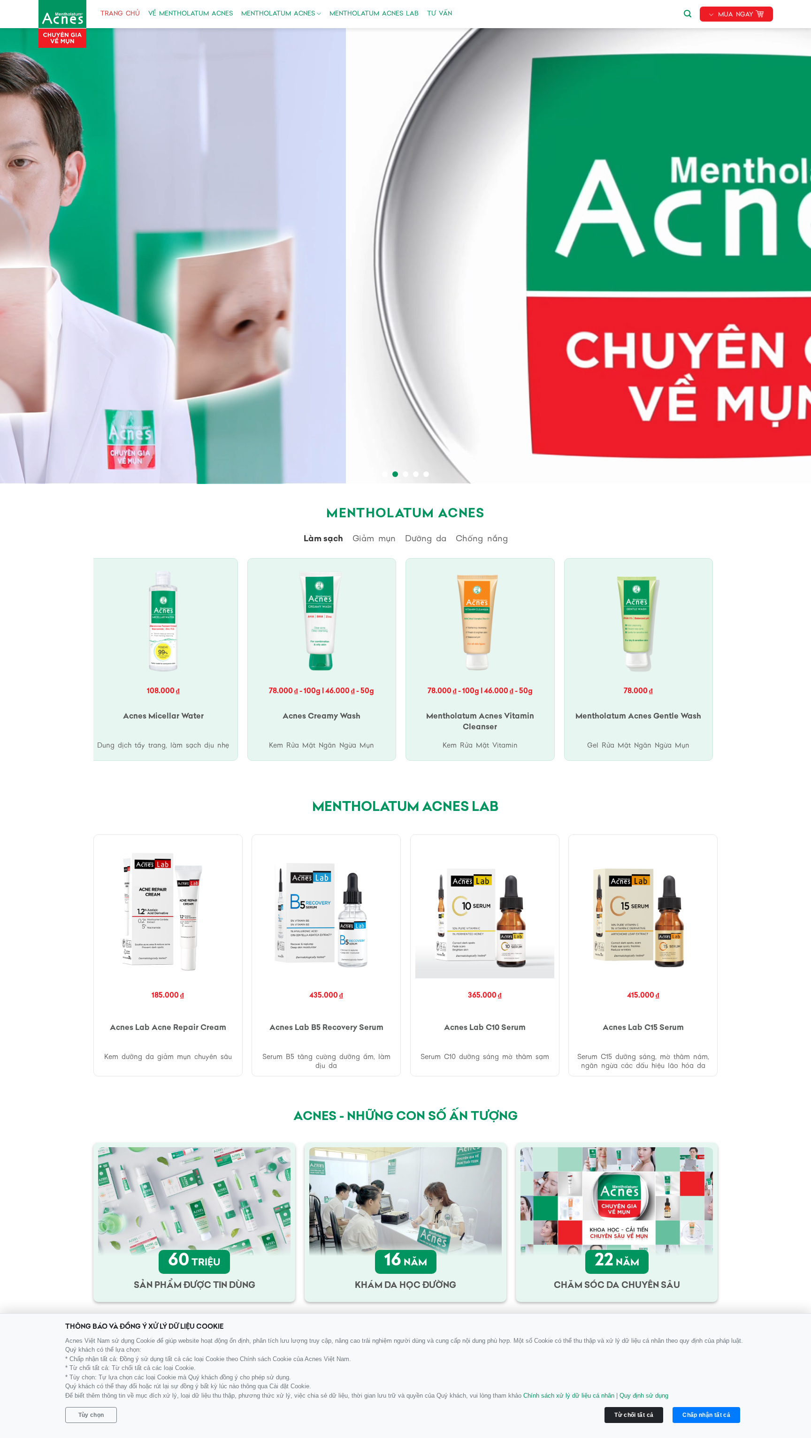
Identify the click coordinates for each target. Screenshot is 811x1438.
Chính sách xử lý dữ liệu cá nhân (568, 1395)
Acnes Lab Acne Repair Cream (168, 1028)
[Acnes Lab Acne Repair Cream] (168, 909)
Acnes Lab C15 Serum (643, 1028)
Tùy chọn (91, 1415)
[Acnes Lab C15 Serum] (643, 909)
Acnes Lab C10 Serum (485, 1028)
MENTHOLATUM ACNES (278, 14)
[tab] (323, 539)
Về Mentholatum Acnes (190, 14)
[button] (687, 12)
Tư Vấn (439, 14)
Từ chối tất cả (633, 1415)
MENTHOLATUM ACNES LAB (374, 14)
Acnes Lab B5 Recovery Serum (326, 1028)
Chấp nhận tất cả (706, 1415)
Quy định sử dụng (644, 1395)
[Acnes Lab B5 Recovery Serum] (326, 909)
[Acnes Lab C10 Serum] (484, 909)
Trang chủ (120, 14)
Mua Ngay (735, 15)
